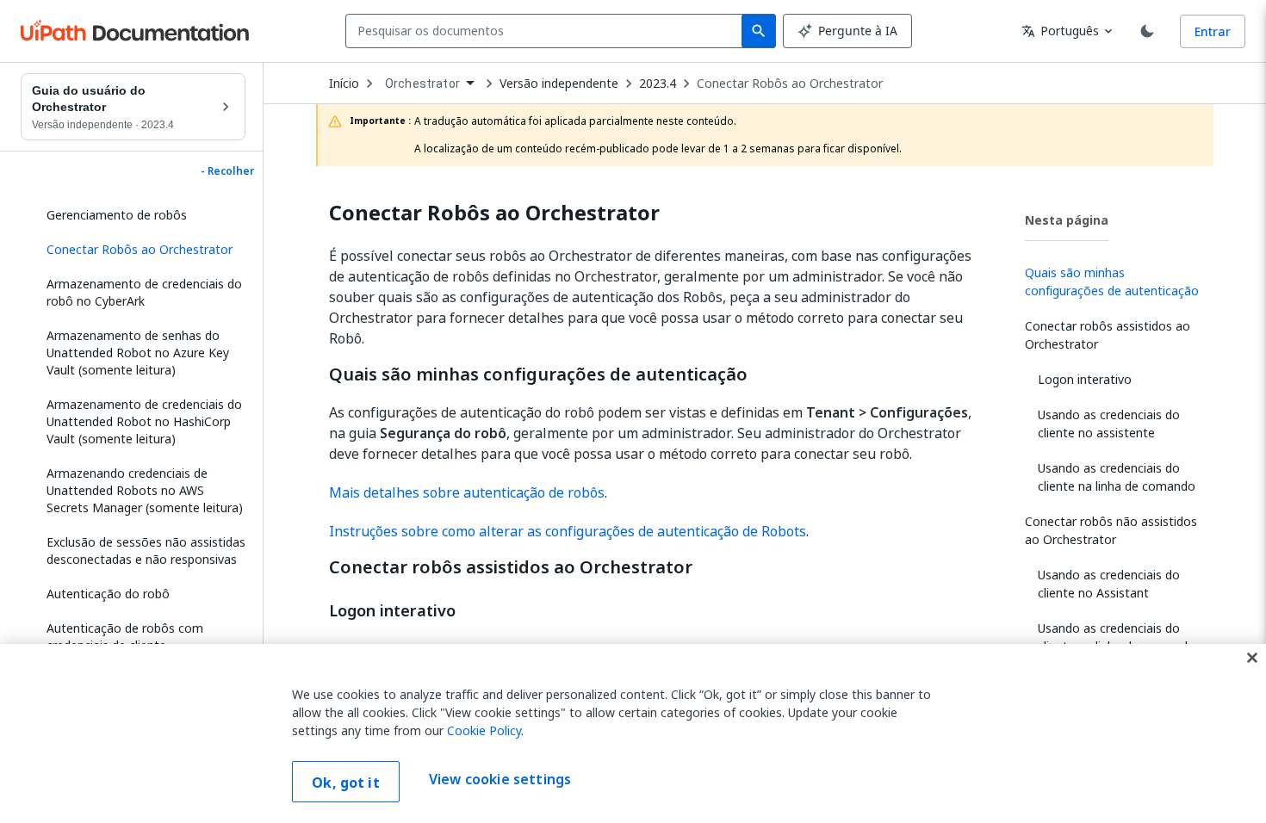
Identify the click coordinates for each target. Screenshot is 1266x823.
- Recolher (227, 171)
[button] (139, 249)
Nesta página (1066, 220)
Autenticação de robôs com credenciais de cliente (125, 636)
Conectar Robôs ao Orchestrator (790, 83)
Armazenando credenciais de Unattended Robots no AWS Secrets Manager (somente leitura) (145, 490)
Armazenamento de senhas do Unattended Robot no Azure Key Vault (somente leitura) (138, 352)
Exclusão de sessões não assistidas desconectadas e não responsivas (146, 550)
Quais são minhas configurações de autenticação (538, 374)
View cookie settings (500, 780)
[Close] (1252, 658)
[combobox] (547, 30)
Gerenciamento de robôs (117, 215)
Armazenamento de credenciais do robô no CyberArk (144, 292)
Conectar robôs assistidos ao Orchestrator (510, 567)
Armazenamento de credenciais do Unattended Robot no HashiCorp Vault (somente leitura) (144, 421)
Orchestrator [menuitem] (422, 83)
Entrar (1213, 31)
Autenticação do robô (108, 594)
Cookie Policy (484, 730)
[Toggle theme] (1147, 31)
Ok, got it (346, 782)
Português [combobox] (1060, 31)
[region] (633, 733)
